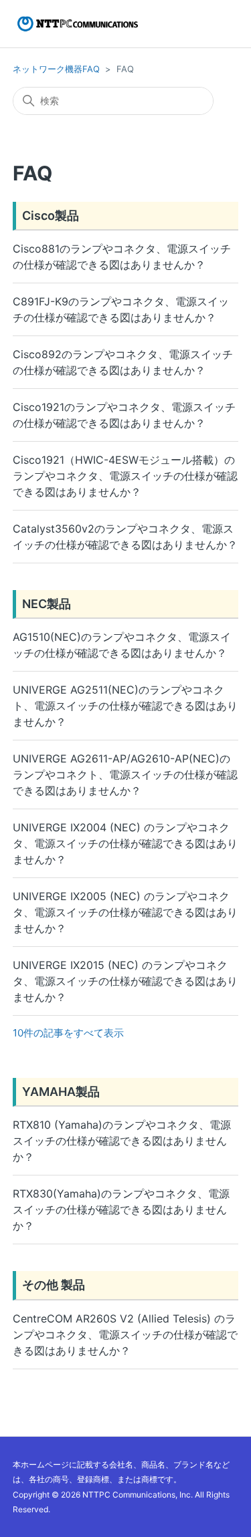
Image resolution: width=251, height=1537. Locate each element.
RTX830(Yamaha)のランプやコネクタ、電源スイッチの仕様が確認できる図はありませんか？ (121, 1209)
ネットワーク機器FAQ (56, 68)
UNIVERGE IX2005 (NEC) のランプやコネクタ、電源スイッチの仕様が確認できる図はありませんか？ (125, 912)
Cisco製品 (50, 215)
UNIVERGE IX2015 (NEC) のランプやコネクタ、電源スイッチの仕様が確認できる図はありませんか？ (125, 981)
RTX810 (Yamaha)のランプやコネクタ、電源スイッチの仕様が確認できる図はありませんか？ (122, 1140)
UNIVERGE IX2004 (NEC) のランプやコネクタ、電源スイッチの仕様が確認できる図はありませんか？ (125, 843)
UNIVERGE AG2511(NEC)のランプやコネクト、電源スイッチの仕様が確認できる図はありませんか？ (125, 705)
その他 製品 (53, 1285)
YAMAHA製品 (61, 1092)
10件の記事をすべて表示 (68, 1032)
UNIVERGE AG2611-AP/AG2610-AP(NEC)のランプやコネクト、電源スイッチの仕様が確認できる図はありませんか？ (125, 774)
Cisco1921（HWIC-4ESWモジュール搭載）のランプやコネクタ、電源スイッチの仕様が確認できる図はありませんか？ (125, 476)
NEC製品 (46, 604)
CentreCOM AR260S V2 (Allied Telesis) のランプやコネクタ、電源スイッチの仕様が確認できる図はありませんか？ (125, 1334)
